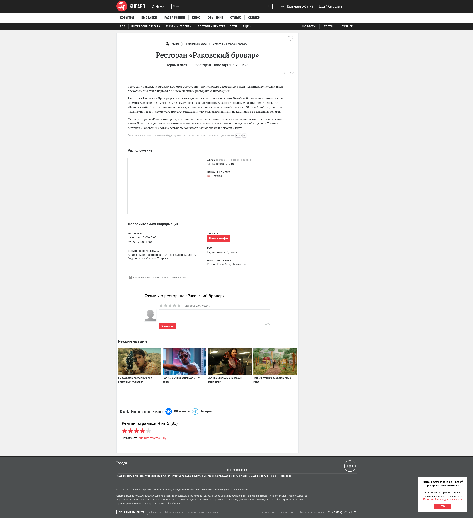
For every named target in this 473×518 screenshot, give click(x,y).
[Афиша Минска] (130, 6)
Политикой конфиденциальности (442, 499)
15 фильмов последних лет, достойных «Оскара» (135, 379)
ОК (443, 506)
